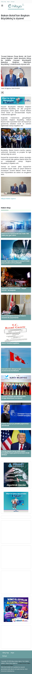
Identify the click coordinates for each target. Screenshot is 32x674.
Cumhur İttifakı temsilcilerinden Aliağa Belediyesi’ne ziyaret (14, 397)
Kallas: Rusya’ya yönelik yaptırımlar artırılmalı (15, 424)
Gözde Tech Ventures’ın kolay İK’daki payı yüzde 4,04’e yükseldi (16, 262)
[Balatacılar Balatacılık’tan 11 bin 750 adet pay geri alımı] (16, 222)
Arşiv (8, 1)
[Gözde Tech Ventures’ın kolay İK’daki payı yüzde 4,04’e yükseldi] (16, 250)
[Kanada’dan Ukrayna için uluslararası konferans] (16, 358)
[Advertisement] (16, 38)
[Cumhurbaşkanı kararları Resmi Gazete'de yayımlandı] (16, 305)
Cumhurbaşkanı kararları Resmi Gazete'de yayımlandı (14, 317)
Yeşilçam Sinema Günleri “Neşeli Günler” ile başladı (14, 289)
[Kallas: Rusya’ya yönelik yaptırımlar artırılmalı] (16, 412)
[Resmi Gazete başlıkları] (16, 332)
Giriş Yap (3, 1)
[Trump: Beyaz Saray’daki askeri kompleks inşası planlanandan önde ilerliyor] (16, 440)
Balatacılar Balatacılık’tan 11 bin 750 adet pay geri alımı (15, 234)
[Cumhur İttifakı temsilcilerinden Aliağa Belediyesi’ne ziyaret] (16, 385)
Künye (12, 1)
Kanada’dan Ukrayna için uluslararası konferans (11, 370)
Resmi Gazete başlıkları (10, 343)
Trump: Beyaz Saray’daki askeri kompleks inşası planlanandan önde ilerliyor (15, 453)
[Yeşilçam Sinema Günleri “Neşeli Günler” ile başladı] (16, 277)
